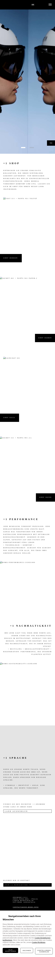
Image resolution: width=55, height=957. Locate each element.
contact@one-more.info (26, 907)
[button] (41, 4)
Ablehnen (27, 950)
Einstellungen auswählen (44, 951)
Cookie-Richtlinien (38, 942)
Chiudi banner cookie (51, 914)
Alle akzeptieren (10, 950)
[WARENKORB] (37, 4)
